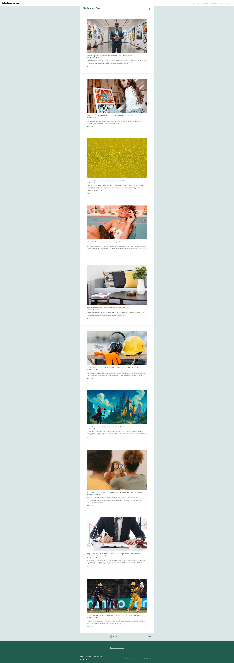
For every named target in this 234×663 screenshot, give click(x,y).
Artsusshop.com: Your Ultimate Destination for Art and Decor (109, 56)
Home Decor (205, 3)
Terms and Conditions (138, 658)
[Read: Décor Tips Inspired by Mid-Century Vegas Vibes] (117, 222)
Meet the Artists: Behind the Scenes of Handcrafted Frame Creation (111, 115)
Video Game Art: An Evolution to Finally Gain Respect (106, 427)
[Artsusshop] (10, 3)
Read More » (90, 66)
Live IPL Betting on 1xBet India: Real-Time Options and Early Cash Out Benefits (116, 615)
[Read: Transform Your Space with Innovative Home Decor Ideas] (117, 285)
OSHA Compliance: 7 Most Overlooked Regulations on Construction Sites (113, 367)
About (221, 3)
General (89, 57)
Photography (214, 3)
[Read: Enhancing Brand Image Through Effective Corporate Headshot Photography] (117, 470)
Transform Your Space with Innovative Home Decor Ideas (108, 308)
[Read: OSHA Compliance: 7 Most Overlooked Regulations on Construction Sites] (117, 347)
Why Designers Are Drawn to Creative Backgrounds (106, 181)
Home (194, 3)
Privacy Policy (147, 658)
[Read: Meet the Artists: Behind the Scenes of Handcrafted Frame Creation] (117, 95)
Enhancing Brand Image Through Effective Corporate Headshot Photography (115, 492)
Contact (228, 3)
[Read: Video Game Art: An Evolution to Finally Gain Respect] (117, 407)
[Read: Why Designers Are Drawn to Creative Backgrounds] (117, 158)
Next (150, 636)
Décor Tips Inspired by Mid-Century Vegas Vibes (105, 242)
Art (199, 3)
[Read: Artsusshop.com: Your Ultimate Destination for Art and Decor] (117, 36)
